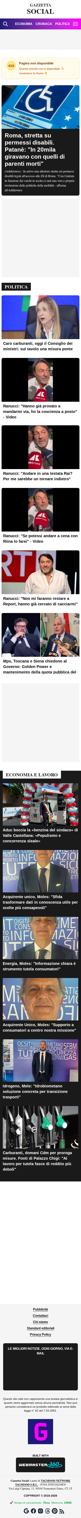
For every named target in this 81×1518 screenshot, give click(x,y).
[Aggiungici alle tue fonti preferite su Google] (26, 1511)
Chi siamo (40, 1322)
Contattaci (40, 1315)
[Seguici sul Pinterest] (55, 1511)
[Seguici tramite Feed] (62, 1511)
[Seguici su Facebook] (33, 1511)
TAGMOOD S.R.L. (26, 1484)
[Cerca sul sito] (5, 24)
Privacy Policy (40, 1334)
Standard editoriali (40, 1328)
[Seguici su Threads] (47, 1511)
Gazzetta (40, 9)
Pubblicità (40, 1309)
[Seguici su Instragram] (40, 1511)
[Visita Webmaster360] (40, 1465)
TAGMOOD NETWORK (55, 1481)
